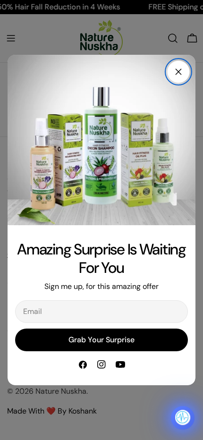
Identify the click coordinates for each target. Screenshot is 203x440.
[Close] (178, 71)
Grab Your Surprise (101, 340)
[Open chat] (182, 418)
